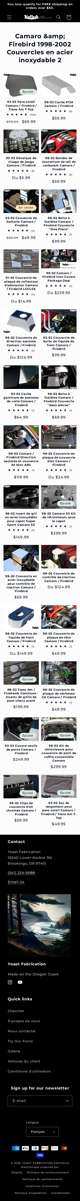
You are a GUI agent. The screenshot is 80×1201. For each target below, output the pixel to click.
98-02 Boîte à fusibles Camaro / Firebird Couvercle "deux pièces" (59, 399)
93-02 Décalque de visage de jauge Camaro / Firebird (21, 161)
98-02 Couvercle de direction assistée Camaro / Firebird (21, 341)
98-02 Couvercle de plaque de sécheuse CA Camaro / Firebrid (59, 693)
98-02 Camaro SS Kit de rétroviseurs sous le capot (59, 517)
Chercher (16, 1011)
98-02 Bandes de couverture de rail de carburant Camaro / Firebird (59, 163)
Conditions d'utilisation (29, 1071)
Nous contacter (22, 1031)
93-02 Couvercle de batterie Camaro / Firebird (21, 221)
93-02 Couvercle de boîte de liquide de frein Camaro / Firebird (59, 343)
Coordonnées (60, 1192)
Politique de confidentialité (42, 1179)
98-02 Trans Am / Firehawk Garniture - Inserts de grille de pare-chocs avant (21, 695)
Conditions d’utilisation (42, 1186)
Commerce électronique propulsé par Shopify (40, 1167)
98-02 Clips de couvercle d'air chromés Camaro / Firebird (21, 808)
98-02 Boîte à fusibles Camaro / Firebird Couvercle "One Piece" (59, 223)
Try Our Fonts (20, 1041)
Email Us (16, 882)
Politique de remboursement (48, 1172)
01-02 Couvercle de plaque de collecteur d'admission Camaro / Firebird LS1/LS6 (21, 283)
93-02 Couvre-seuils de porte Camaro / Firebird (21, 749)
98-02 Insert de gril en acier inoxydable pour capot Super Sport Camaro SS (21, 519)
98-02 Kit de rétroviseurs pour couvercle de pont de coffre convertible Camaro (59, 753)
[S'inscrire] (67, 1100)
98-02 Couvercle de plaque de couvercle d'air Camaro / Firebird (58, 459)
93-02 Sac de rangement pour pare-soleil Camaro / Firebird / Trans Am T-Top (59, 810)
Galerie (14, 1051)
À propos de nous (24, 1021)
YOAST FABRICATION (37, 1162)
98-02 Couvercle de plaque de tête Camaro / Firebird (59, 637)
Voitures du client (24, 1061)
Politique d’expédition (31, 1192)
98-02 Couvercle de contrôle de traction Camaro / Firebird (58, 577)
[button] (9, 17)
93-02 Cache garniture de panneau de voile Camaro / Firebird (21, 399)
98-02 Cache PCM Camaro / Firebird (58, 104)
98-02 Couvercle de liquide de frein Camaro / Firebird (21, 637)
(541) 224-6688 (21, 873)
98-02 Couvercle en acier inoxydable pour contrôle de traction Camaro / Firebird (21, 583)
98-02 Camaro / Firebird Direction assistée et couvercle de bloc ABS (21, 459)
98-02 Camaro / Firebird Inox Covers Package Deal (59, 276)
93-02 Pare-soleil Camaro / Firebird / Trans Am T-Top (21, 105)
